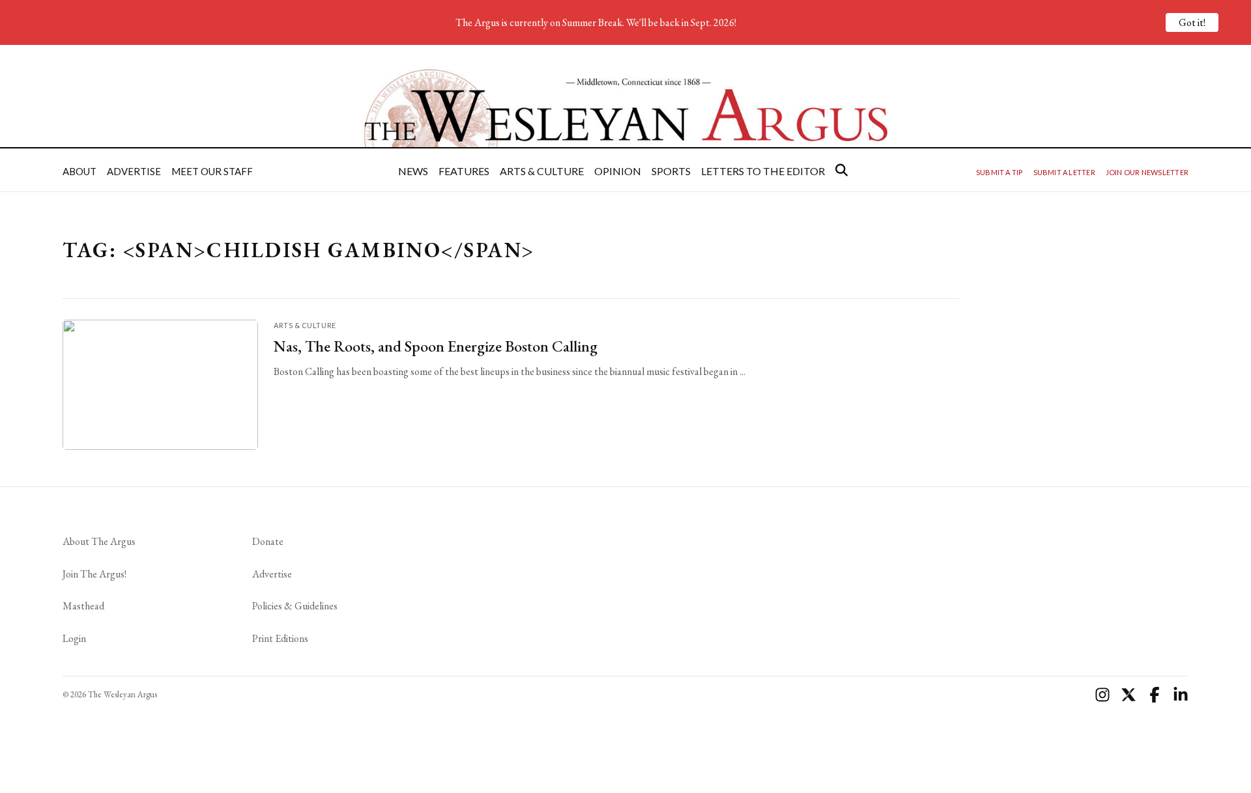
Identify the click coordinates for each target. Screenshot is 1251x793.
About (79, 171)
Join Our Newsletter (1147, 172)
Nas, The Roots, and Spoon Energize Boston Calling (435, 346)
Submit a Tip (999, 172)
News (413, 171)
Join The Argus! (94, 574)
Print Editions (280, 638)
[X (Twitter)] (1128, 695)
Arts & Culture (542, 171)
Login (74, 638)
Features (464, 171)
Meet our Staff (212, 171)
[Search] (841, 170)
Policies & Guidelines (295, 606)
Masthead (83, 606)
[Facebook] (1154, 695)
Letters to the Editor (763, 171)
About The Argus (99, 541)
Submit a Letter (1064, 172)
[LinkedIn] (1180, 695)
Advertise (134, 171)
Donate (267, 541)
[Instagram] (1102, 695)
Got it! (1192, 22)
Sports (671, 171)
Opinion (617, 171)
